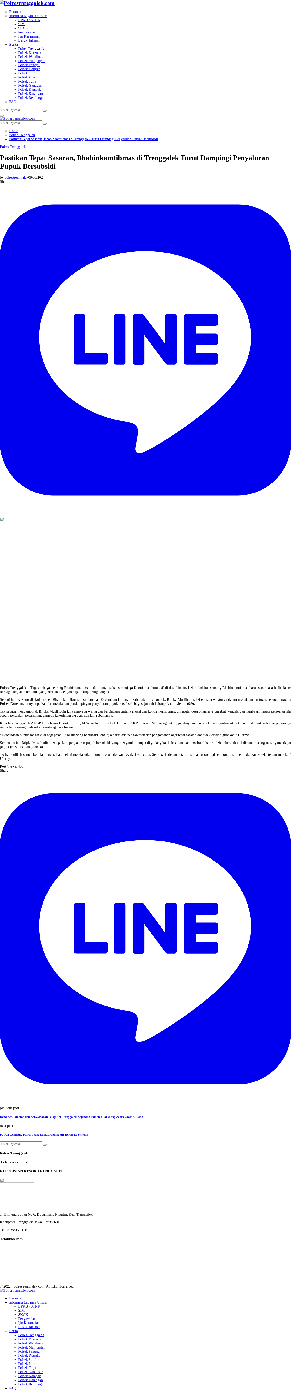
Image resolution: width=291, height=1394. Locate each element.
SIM (21, 24)
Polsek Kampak (29, 89)
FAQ (12, 102)
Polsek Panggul (29, 65)
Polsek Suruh (27, 73)
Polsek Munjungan (31, 61)
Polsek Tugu (27, 81)
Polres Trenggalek (31, 48)
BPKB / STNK (29, 20)
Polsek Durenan (29, 53)
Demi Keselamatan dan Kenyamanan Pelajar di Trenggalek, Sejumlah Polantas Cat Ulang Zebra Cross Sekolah (71, 1117)
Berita (13, 44)
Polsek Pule (26, 77)
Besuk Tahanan (29, 40)
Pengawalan (27, 32)
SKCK (23, 28)
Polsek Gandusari (30, 85)
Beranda (15, 12)
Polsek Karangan (30, 93)
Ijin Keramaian (29, 36)
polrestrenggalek (16, 177)
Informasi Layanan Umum (28, 16)
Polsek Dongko (29, 69)
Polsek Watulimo (30, 57)
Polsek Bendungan (31, 98)
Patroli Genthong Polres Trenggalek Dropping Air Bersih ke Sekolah (44, 1134)
